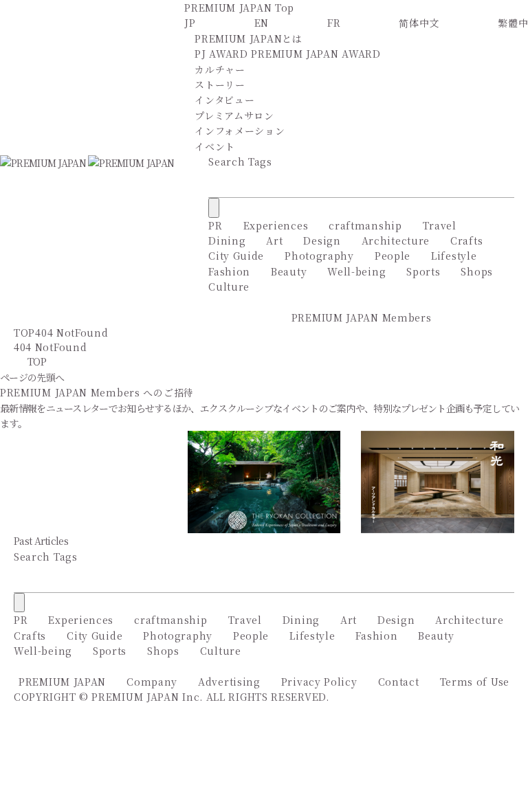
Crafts (466, 240)
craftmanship (365, 225)
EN (261, 23)
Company (151, 681)
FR (333, 23)
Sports (423, 271)
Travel (439, 225)
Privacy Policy (319, 681)
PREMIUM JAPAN (62, 681)
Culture (229, 286)
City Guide (236, 255)
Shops (477, 271)
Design (321, 240)
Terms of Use (474, 681)
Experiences (276, 225)
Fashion (229, 271)
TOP (24, 332)
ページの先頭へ (32, 377)
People (392, 255)
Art (274, 240)
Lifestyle (453, 255)
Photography (319, 255)
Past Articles (41, 541)
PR (215, 225)
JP (189, 23)
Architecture (396, 240)
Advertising (229, 681)
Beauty (289, 271)
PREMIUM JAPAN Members (362, 317)
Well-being (356, 271)
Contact (398, 681)
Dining (226, 240)
